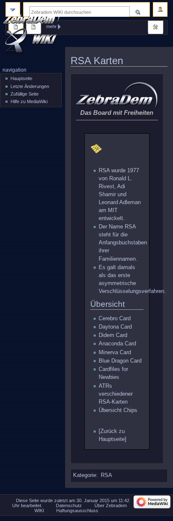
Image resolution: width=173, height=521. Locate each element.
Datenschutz (69, 505)
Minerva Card (115, 352)
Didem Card (113, 335)
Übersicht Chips (118, 410)
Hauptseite (21, 78)
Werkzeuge (155, 27)
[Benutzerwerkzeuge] (160, 9)
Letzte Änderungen (29, 86)
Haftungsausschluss (77, 510)
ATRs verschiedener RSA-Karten (116, 394)
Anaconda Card (117, 344)
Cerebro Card (115, 318)
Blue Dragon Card (120, 361)
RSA (104, 171)
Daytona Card (115, 327)
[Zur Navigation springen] (12, 9)
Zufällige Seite (24, 93)
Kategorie (84, 475)
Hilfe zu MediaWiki (28, 101)
